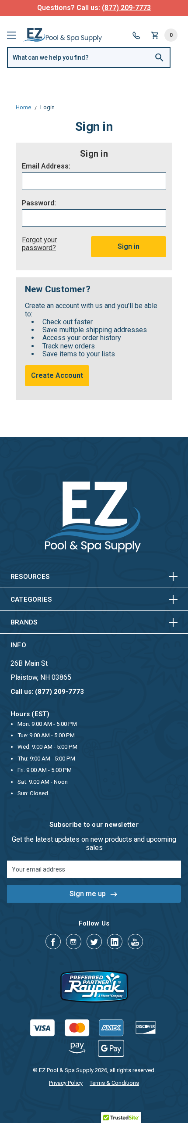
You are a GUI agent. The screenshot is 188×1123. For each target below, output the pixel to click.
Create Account (57, 375)
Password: (39, 203)
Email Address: (46, 166)
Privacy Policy (66, 1083)
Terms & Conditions (114, 1083)
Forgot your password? (39, 244)
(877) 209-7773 (126, 8)
